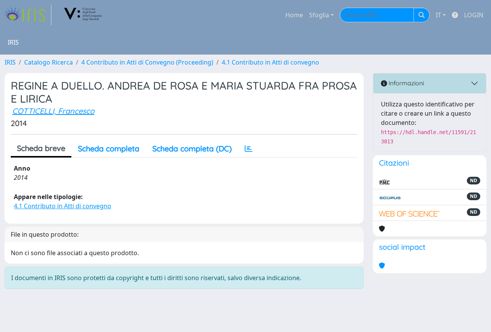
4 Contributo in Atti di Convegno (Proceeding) (147, 62)
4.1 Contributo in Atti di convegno (270, 62)
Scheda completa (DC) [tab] (192, 148)
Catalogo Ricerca (48, 62)
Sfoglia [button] (319, 15)
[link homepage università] (83, 15)
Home (294, 15)
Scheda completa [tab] (108, 148)
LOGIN (473, 15)
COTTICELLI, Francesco (53, 111)
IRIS (10, 62)
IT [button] (438, 15)
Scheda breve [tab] (41, 148)
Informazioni (405, 83)
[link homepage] (28, 15)
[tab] (248, 149)
